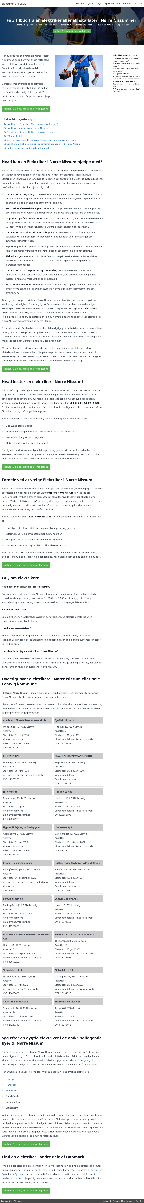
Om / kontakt (124, 3)
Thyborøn (11, 1090)
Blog (123, 1201)
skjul (31, 119)
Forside (80, 3)
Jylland (90, 3)
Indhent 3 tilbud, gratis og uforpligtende (72, 31)
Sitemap (129, 1201)
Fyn (99, 3)
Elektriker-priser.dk (14, 3)
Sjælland (109, 3)
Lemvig (10, 1079)
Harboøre (11, 1084)
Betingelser (138, 1201)
